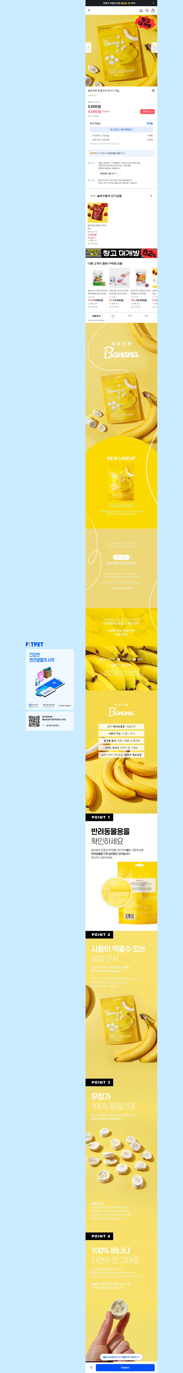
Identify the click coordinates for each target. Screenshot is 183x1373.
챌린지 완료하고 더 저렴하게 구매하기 (120, 1357)
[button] (34, 644)
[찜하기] (105, 220)
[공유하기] (153, 90)
